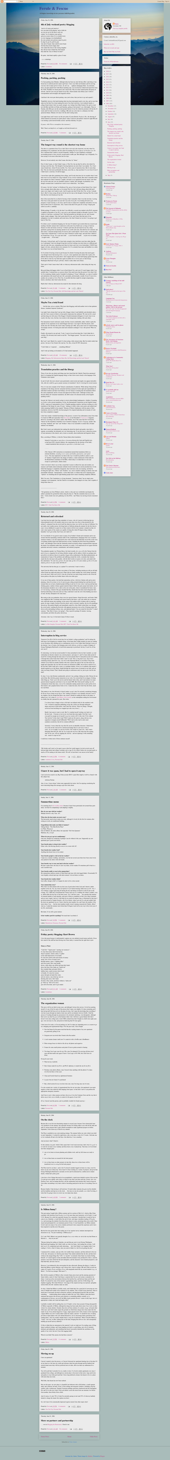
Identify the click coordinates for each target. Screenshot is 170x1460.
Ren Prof (108, 270)
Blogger (102, 1456)
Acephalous (109, 397)
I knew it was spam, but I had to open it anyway (63, 770)
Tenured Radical (111, 429)
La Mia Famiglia (50, 624)
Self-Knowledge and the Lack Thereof (72, 291)
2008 (107, 98)
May (109, 175)
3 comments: (62, 502)
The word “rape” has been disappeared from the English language (116, 309)
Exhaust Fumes (110, 187)
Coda (107, 260)
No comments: (63, 64)
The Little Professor (112, 316)
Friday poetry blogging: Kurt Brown (58, 934)
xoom (107, 451)
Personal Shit (57, 291)
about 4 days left (110, 391)
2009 (107, 95)
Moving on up (47, 1353)
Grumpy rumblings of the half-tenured (115, 281)
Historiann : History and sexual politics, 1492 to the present (115, 306)
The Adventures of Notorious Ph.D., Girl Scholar (114, 340)
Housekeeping (110, 460)
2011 (107, 90)
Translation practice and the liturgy (57, 369)
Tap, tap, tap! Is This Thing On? (114, 424)
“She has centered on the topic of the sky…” (115, 292)
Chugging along (110, 327)
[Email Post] (70, 64)
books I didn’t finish (111, 203)
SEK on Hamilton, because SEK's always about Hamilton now (115, 399)
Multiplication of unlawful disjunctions (116, 300)
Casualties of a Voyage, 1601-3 (114, 245)
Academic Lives (49, 759)
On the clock (47, 1119)
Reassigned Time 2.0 (112, 422)
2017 (107, 74)
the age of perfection (112, 373)
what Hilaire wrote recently (64, 697)
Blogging (47, 358)
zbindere (90, 1456)
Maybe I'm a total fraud (52, 302)
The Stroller (109, 334)
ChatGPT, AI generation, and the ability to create (116, 210)
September (111, 114)
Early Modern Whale (112, 244)
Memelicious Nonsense (51, 923)
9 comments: (62, 288)
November (111, 108)
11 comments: (63, 1339)
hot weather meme (58, 806)
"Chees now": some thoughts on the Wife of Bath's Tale (115, 227)
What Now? (109, 366)
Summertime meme (50, 801)
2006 (107, 103)
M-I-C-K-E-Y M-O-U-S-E (112, 431)
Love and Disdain (111, 437)
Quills (107, 224)
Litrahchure (48, 66)
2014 (107, 82)
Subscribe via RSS (109, 44)
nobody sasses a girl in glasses (114, 325)
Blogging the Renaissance (55, 1424)
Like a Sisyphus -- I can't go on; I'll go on (116, 237)
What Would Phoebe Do (113, 332)
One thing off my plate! (112, 368)
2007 (107, 101)
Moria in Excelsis (111, 266)
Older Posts (94, 1436)
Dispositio (109, 217)
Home (69, 1436)
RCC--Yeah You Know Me (52, 505)
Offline (108, 438)
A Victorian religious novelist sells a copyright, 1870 (116, 318)
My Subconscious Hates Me (59, 358)
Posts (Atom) (73, 1442)
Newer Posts (45, 1436)
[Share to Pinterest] (82, 64)
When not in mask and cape (111, 48)
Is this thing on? (110, 188)
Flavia (116, 24)
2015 (107, 79)
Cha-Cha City (49, 291)
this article (67, 418)
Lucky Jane (109, 473)
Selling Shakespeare (111, 253)
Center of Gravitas (111, 413)
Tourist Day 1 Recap (111, 195)
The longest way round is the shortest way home (63, 144)
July (109, 119)
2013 (107, 85)
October (110, 111)
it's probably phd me (112, 390)
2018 (107, 71)
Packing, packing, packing (53, 78)
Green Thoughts (111, 258)
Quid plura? (109, 289)
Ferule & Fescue (53, 8)
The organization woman (52, 1003)
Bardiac (108, 194)
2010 (107, 93)
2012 (107, 87)
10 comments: (63, 355)
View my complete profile (120, 28)
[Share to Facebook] (80, 64)
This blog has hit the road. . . (113, 467)
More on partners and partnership (57, 1420)
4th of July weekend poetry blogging (57, 24)
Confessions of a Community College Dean (114, 358)
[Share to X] (78, 64)
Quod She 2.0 (110, 382)
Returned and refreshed (52, 516)
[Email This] (74, 64)
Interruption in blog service (54, 635)
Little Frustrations (110, 407)
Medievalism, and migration (113, 343)
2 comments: (63, 790)
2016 (107, 77)
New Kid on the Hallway (113, 458)
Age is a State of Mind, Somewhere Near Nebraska (115, 415)
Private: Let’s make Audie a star (114, 384)
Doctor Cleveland (111, 348)
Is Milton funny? (48, 1209)
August (110, 117)
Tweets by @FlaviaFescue (111, 61)
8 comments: (62, 756)
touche (108, 445)
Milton (47, 1342)
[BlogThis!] (76, 64)
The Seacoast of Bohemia (113, 208)
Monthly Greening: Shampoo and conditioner (115, 376)
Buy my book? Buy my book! (112, 52)
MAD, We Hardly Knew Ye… (114, 360)
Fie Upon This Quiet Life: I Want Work (116, 234)
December (111, 106)
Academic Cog (110, 406)
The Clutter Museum (112, 466)
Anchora (108, 251)
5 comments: (63, 621)
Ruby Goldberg (110, 453)
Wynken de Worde (111, 201)
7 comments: (63, 133)
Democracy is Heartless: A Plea (114, 219)
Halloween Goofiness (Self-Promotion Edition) (116, 351)
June (109, 122)
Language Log (110, 298)
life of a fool (109, 444)
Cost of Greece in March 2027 (114, 284)
